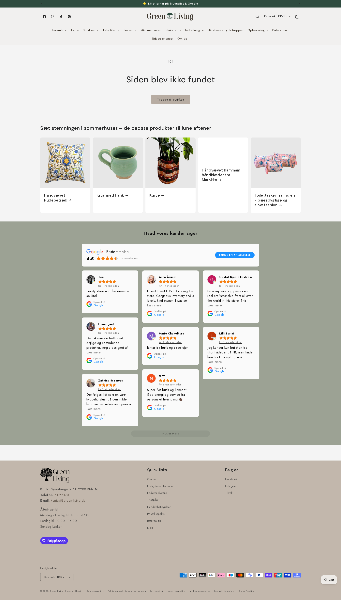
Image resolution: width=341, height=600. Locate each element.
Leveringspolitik (176, 590)
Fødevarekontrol (157, 493)
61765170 (62, 495)
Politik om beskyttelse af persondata (127, 590)
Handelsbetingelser (159, 507)
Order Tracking (247, 590)
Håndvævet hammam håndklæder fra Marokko (221, 175)
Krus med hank (110, 195)
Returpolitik (154, 521)
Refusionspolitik (95, 590)
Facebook (231, 479)
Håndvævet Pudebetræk (55, 198)
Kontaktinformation (224, 590)
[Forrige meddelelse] (41, 4)
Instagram (231, 486)
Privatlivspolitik (156, 514)
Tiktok (229, 493)
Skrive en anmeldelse (235, 255)
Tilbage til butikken (170, 99)
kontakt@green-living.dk (68, 500)
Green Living (57, 590)
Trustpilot (152, 500)
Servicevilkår (157, 590)
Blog (150, 528)
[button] (58, 30)
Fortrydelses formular (160, 486)
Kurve (154, 195)
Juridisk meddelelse (199, 590)
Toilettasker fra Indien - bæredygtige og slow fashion (275, 200)
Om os (151, 479)
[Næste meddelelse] (299, 4)
